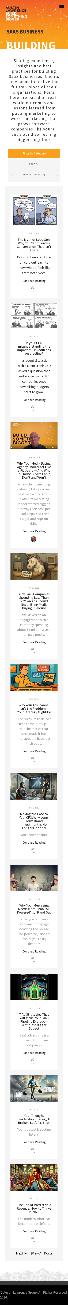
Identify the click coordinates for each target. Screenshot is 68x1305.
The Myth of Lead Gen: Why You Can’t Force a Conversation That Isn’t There (34, 244)
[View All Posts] (41, 1253)
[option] (34, 176)
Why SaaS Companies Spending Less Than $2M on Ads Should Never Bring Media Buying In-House (34, 601)
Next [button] (57, 176)
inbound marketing (34, 174)
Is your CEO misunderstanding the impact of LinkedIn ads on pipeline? (34, 348)
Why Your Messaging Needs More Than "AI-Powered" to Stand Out (34, 908)
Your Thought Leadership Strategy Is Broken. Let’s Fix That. (34, 1119)
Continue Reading (34, 281)
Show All (34, 163)
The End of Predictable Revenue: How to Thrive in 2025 (34, 1208)
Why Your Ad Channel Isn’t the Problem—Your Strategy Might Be (34, 708)
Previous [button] (11, 176)
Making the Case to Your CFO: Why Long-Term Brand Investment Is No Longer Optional (34, 821)
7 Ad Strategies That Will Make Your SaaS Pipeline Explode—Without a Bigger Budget (34, 1021)
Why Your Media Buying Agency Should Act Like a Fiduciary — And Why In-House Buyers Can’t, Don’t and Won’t (34, 470)
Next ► (21, 1253)
